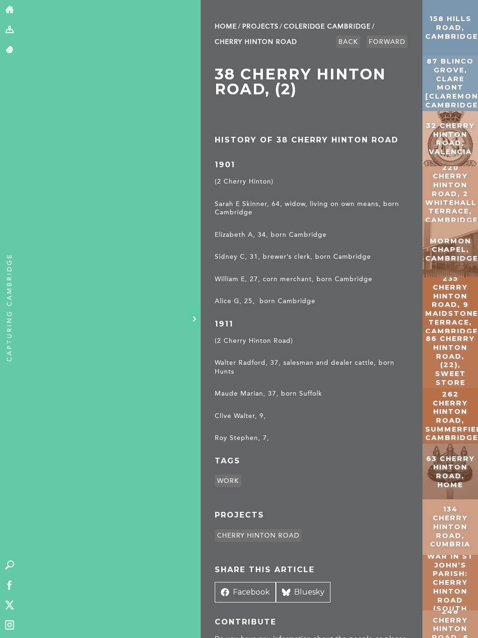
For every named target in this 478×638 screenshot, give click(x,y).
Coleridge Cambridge (327, 26)
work (228, 481)
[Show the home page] (9, 10)
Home (226, 26)
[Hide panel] (194, 319)
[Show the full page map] (9, 30)
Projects (260, 26)
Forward (387, 42)
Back (348, 42)
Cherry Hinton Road (256, 42)
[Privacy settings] (9, 50)
